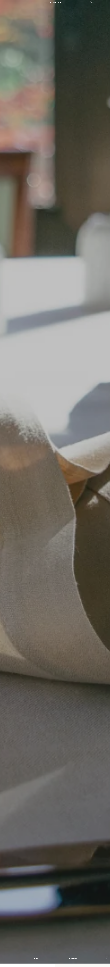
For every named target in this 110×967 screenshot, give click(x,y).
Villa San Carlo (55, 2)
